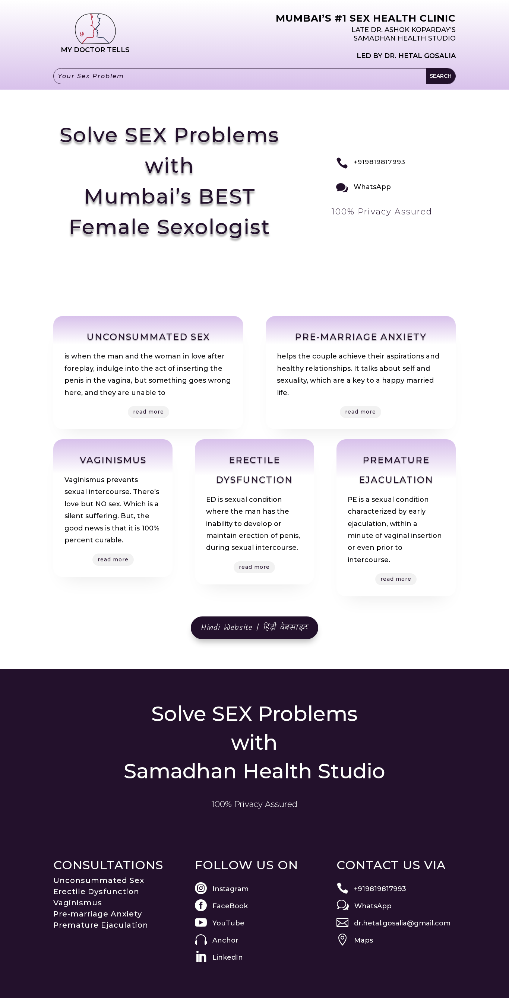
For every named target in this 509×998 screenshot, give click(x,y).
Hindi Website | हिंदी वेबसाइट (254, 627)
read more (148, 411)
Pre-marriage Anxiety (97, 913)
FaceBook (230, 906)
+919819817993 (379, 162)
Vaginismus (77, 902)
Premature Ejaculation (100, 925)
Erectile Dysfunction (96, 891)
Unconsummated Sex (98, 880)
